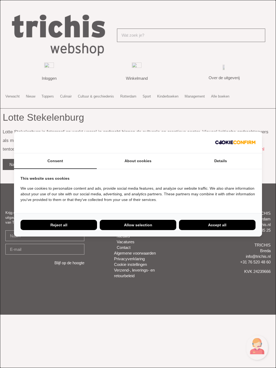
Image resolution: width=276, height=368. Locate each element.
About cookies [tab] (138, 161)
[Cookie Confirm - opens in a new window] (235, 142)
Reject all (58, 225)
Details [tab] (220, 161)
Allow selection (138, 225)
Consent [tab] (55, 161)
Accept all (217, 225)
